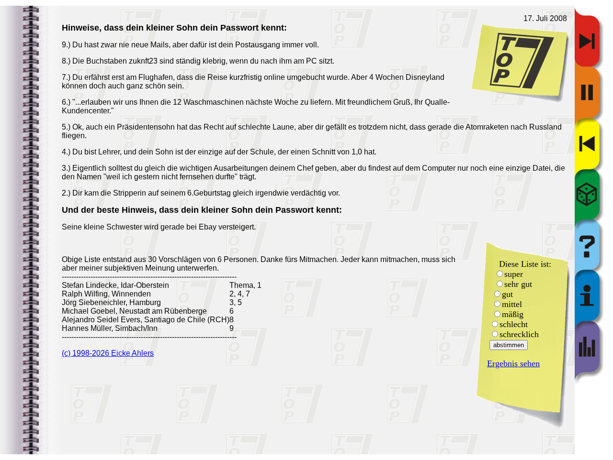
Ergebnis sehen (513, 363)
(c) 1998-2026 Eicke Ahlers (108, 353)
